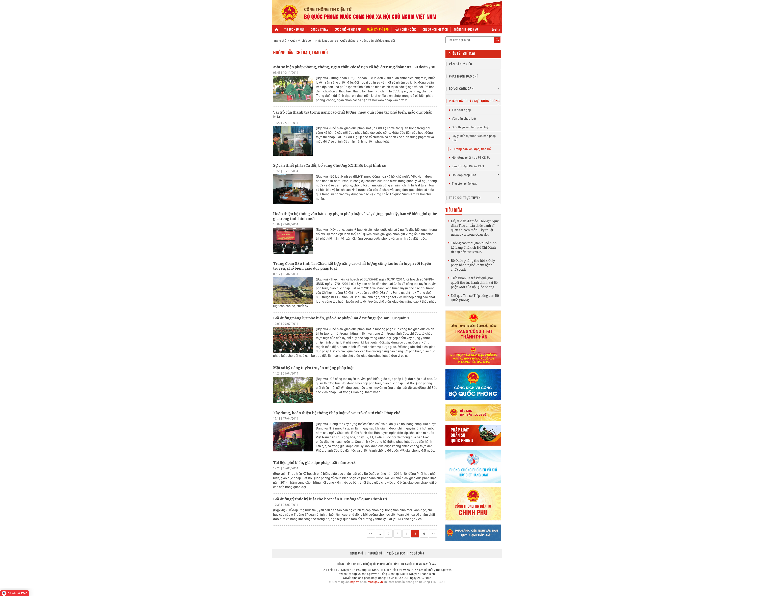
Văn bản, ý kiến (460, 64)
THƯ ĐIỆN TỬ (375, 553)
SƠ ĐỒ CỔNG (417, 553)
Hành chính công (405, 29)
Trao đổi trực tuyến (465, 198)
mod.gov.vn (375, 582)
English (496, 29)
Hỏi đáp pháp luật (464, 175)
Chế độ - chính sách (435, 29)
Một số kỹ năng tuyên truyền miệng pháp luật (313, 367)
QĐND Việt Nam (320, 29)
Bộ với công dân (461, 89)
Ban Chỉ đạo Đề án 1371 (468, 166)
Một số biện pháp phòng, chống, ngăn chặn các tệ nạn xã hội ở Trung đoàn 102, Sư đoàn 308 (354, 67)
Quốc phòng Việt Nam (348, 29)
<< (371, 533)
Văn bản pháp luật (464, 118)
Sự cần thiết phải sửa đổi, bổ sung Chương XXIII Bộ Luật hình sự (329, 165)
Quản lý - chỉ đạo (378, 29)
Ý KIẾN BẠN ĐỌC (396, 553)
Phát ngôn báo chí (463, 76)
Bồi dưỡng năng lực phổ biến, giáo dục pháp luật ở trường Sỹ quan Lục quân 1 (341, 318)
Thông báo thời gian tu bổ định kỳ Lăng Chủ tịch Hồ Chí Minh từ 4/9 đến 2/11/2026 (474, 247)
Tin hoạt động (461, 110)
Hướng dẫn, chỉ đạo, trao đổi (377, 40)
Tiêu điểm (453, 210)
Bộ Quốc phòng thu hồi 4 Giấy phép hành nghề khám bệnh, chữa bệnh (473, 265)
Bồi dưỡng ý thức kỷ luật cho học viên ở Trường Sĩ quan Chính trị (330, 499)
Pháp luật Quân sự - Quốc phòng (335, 40)
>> (433, 533)
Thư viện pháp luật (464, 183)
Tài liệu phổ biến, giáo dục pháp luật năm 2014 (314, 462)
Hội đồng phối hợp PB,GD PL (471, 157)
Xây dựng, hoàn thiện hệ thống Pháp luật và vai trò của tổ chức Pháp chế (336, 413)
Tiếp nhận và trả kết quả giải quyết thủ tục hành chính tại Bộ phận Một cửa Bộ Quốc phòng (474, 282)
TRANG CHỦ (356, 553)
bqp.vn (354, 582)
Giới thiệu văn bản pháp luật (470, 127)
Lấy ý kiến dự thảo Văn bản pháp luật (474, 138)
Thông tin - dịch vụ (466, 29)
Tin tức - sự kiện (294, 29)
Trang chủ (280, 40)
